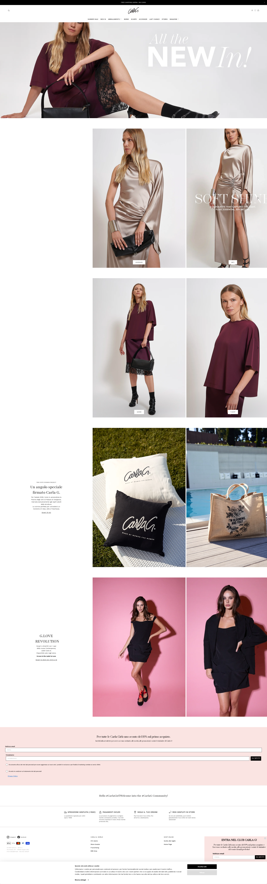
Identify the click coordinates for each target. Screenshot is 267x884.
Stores (165, 19)
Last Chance (154, 19)
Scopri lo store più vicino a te (46, 660)
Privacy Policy (13, 776)
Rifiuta (202, 872)
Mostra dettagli (80, 880)
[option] (133, 70)
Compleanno (10, 755)
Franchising (95, 847)
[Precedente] (101, 198)
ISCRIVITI (256, 758)
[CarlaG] (133, 10)
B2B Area (94, 851)
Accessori (143, 19)
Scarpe (134, 19)
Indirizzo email (10, 746)
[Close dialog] (265, 838)
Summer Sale (93, 19)
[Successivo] (258, 198)
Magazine (173, 19)
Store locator (95, 844)
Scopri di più (46, 512)
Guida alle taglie (170, 841)
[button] (132, 116)
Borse (126, 19)
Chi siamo (94, 841)
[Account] (252, 10)
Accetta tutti (202, 867)
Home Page (168, 844)
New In (103, 19)
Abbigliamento (114, 19)
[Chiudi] (264, 2)
